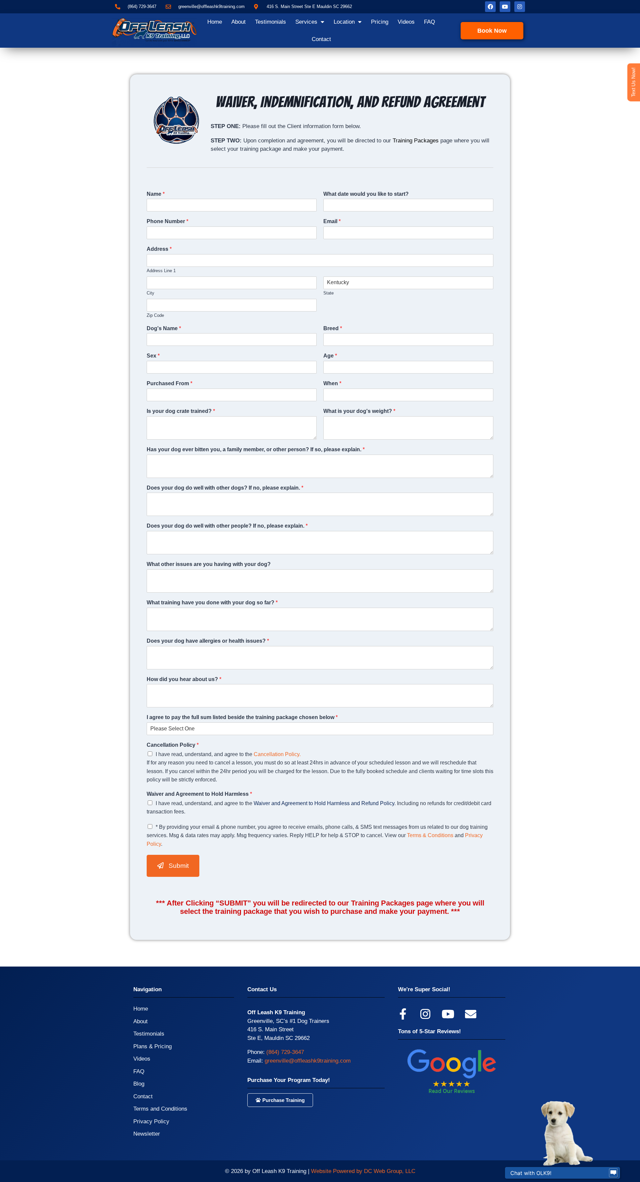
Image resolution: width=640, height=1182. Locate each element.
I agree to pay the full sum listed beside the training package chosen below (242, 717)
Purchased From (169, 383)
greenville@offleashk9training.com (308, 1061)
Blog (138, 1084)
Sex (153, 356)
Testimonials (270, 22)
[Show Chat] (613, 1173)
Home (214, 22)
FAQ (429, 22)
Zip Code (155, 315)
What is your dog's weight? (359, 411)
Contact (321, 39)
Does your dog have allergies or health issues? (208, 641)
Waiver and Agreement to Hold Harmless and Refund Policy (324, 803)
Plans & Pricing (152, 1046)
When (332, 383)
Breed (332, 328)
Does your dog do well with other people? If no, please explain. (227, 526)
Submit (179, 865)
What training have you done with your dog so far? (212, 602)
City (150, 293)
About (238, 22)
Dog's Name (164, 328)
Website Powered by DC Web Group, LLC (363, 1171)
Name (156, 194)
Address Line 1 (161, 270)
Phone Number (167, 221)
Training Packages (416, 140)
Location (344, 22)
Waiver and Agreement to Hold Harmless (199, 794)
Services (306, 22)
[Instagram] (519, 6)
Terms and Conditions (160, 1109)
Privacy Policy (151, 1121)
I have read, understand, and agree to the (228, 754)
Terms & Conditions (430, 835)
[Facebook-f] (402, 1014)
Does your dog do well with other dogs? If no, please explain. (225, 488)
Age (330, 356)
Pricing (379, 22)
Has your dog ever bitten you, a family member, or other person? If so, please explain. (256, 449)
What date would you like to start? (366, 194)
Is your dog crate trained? (181, 411)
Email (332, 221)
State (328, 293)
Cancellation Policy (173, 745)
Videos (406, 22)
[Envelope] (470, 1014)
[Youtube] (505, 6)
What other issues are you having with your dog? (209, 564)
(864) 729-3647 (285, 1052)
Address (159, 249)
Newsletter (146, 1134)
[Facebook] (490, 6)
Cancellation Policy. (277, 754)
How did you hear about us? (184, 679)
